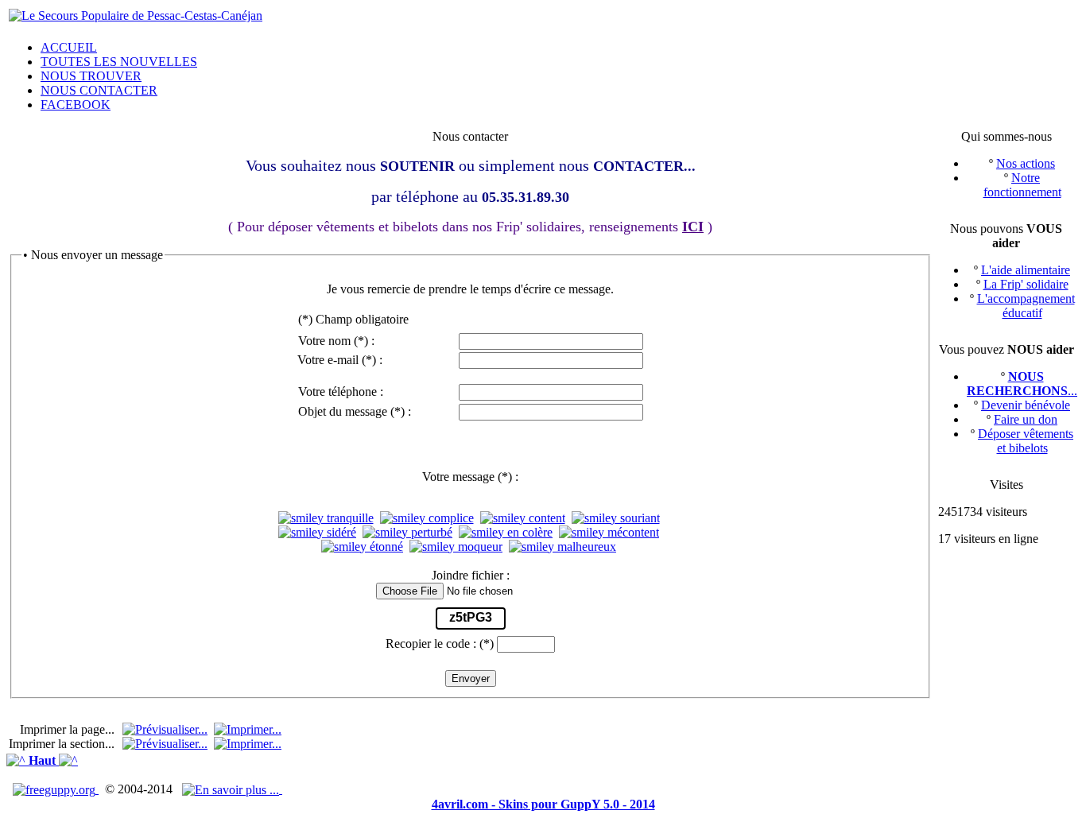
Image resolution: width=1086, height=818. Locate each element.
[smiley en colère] (506, 532)
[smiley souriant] (616, 518)
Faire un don (1025, 419)
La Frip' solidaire (1026, 284)
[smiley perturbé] (407, 532)
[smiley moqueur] (455, 547)
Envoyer (471, 678)
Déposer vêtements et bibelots (1025, 441)
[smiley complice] (427, 518)
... (1022, 383)
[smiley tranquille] (326, 518)
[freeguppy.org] (56, 789)
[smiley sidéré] (317, 532)
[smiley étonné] (362, 547)
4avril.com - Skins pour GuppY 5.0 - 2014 (543, 804)
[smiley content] (522, 518)
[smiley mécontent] (609, 532)
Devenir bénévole (1025, 405)
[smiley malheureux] (562, 547)
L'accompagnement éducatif (1026, 306)
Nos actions (1025, 163)
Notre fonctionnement (1022, 185)
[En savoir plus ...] (232, 789)
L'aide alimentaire (1025, 270)
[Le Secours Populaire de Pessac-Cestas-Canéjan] (135, 15)
